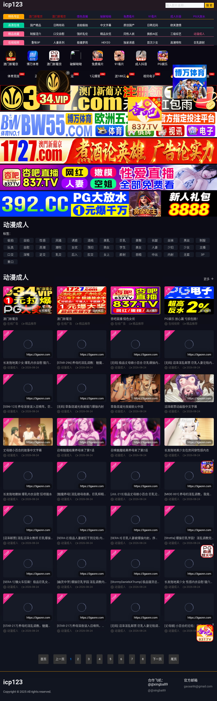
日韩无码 (152, 25)
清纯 (90, 240)
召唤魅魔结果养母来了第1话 (75, 450)
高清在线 (13, 25)
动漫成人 (199, 33)
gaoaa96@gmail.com (198, 686)
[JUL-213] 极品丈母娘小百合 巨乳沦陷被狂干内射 (143, 494)
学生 (122, 247)
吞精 (139, 254)
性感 (42, 240)
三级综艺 (175, 33)
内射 (171, 254)
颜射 (122, 254)
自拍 (26, 240)
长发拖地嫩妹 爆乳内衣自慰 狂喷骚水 (27, 494)
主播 (203, 247)
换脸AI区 (152, 33)
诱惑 (75, 240)
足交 (42, 254)
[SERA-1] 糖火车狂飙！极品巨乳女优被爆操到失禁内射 (39, 582)
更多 (207, 279)
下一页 (157, 659)
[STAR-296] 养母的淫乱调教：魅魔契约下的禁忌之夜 (91, 362)
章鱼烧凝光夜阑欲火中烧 (127, 406)
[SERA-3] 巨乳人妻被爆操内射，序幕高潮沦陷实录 (143, 538)
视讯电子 (149, 76)
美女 (139, 247)
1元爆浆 (95, 76)
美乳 (107, 240)
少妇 (171, 247)
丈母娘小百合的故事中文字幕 (22, 450)
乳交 (58, 254)
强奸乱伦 (82, 33)
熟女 (107, 247)
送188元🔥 (122, 76)
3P (202, 254)
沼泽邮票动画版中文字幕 (180, 406)
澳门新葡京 (10, 319)
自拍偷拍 (82, 25)
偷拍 (10, 240)
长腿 (155, 240)
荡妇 (90, 247)
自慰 (26, 247)
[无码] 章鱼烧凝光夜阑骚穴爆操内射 (80, 406)
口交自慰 (58, 33)
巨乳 (122, 240)
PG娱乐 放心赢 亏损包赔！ (181, 319)
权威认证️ (68, 76)
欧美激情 (175, 25)
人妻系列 (58, 42)
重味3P (35, 42)
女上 (107, 254)
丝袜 (171, 240)
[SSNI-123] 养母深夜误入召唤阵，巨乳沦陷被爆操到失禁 (40, 406)
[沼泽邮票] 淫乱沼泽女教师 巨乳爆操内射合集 (33, 538)
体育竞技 (13, 76)
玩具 (10, 247)
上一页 (60, 659)
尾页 (174, 659)
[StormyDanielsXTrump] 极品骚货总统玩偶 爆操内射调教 (148, 582)
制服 (203, 240)
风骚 (58, 240)
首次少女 (152, 42)
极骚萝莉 (82, 42)
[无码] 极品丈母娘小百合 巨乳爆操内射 (136, 362)
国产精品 (35, 25)
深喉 (26, 254)
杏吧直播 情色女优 (123, 319)
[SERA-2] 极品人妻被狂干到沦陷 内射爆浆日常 (87, 538)
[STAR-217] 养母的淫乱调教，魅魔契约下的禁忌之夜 (37, 625)
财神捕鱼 (203, 76)
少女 (187, 247)
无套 (187, 254)
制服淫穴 (35, 33)
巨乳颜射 (199, 42)
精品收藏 (13, 33)
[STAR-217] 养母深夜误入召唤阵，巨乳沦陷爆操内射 (91, 625)
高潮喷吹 (175, 42)
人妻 (155, 247)
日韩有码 (58, 25)
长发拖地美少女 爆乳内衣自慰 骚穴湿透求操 (32, 362)
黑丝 (187, 240)
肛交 (90, 254)
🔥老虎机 (176, 76)
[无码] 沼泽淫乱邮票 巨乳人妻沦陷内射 (189, 362)
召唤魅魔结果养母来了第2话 (129, 450)
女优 (75, 247)
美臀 (139, 240)
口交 (10, 254)
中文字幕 (105, 25)
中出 (155, 254)
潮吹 (58, 247)
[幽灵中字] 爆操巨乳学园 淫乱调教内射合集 (85, 582)
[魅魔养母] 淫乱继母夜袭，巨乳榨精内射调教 (86, 494)
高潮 (42, 247)
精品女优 (105, 33)
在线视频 (13, 42)
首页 (43, 659)
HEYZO (106, 42)
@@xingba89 (157, 690)
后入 (75, 254)
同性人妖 (129, 33)
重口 (10, 261)
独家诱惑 (129, 42)
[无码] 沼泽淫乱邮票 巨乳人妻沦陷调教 (136, 625)
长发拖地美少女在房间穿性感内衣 (186, 450)
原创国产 (129, 25)
